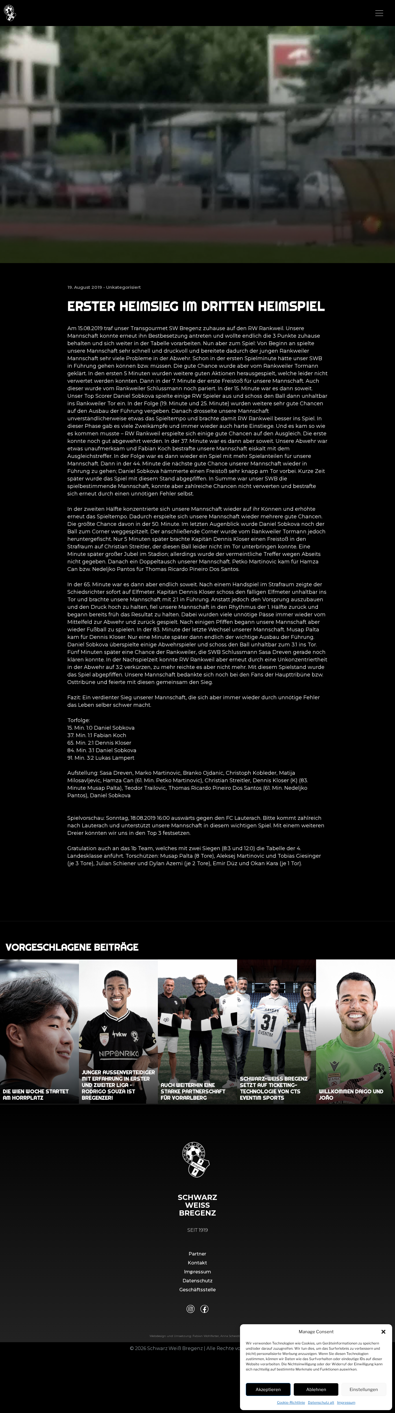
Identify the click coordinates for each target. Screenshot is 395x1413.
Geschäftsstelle (197, 1289)
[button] (383, 1332)
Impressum (346, 1402)
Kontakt (197, 1263)
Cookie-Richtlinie (291, 1402)
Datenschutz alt (321, 1402)
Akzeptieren (268, 1389)
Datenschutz (197, 1280)
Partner (197, 1254)
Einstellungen (364, 1389)
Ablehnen (316, 1389)
